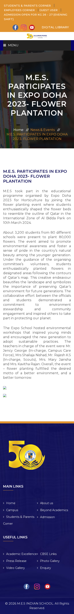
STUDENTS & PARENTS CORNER (28, 5)
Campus (12, 510)
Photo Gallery (50, 561)
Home (18, 130)
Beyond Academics (54, 510)
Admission (47, 517)
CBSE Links (48, 554)
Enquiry (45, 568)
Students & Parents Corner (18, 520)
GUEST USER (48, 10)
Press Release (16, 561)
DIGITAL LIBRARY (55, 27)
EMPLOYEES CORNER (20, 10)
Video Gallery (15, 568)
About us (46, 503)
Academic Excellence (21, 554)
